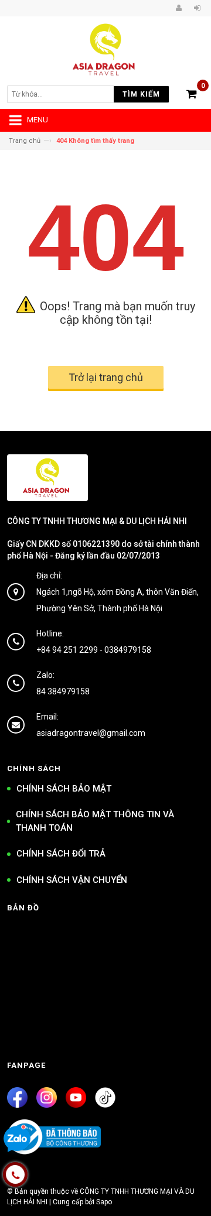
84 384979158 (63, 691)
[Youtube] (76, 1097)
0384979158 (127, 650)
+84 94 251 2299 (67, 650)
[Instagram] (46, 1097)
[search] (68, 94)
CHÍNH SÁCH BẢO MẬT (63, 788)
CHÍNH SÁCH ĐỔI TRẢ (61, 853)
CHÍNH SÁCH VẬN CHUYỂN (71, 880)
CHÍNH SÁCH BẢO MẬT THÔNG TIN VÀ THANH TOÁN (95, 821)
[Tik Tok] (105, 1097)
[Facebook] (17, 1097)
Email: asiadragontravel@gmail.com (90, 725)
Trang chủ (24, 141)
